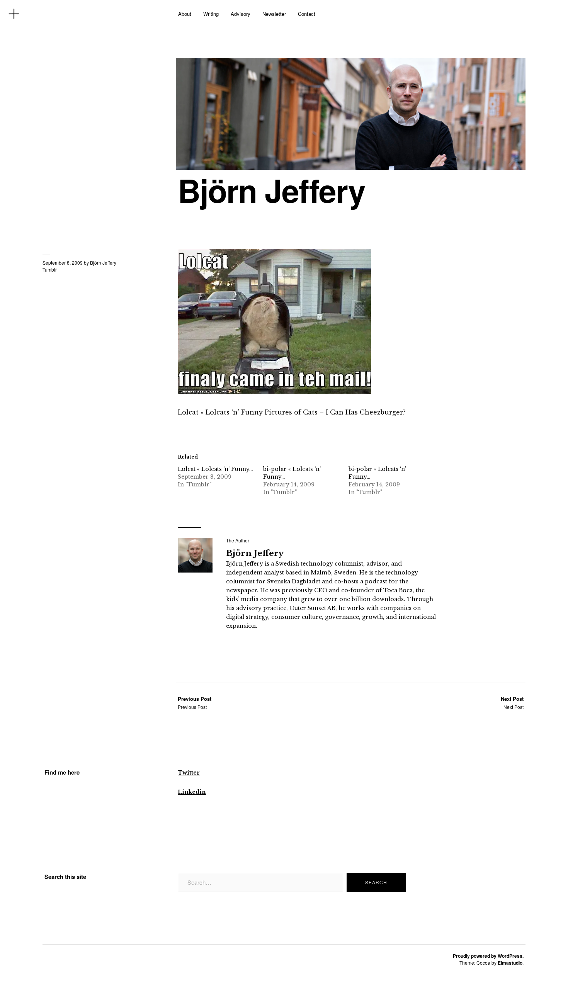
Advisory (240, 13)
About (184, 13)
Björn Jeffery (271, 190)
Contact (306, 13)
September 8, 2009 (63, 262)
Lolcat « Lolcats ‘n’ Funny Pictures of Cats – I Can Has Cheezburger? (292, 412)
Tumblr (50, 269)
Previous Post (194, 702)
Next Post (512, 702)
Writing (211, 13)
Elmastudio (510, 962)
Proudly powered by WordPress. (488, 955)
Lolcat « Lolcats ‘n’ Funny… (215, 469)
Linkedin (192, 791)
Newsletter (274, 13)
